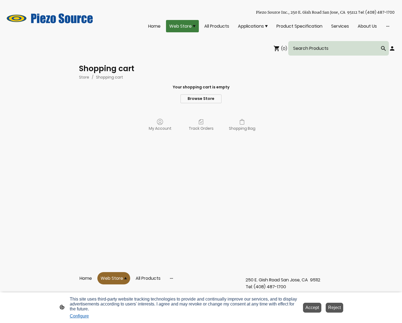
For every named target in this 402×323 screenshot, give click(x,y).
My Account (160, 128)
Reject (334, 307)
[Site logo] (50, 18)
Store (84, 77)
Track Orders (201, 128)
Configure (79, 316)
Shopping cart (109, 77)
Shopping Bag (242, 128)
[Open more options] (387, 26)
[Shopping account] (392, 48)
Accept (312, 307)
